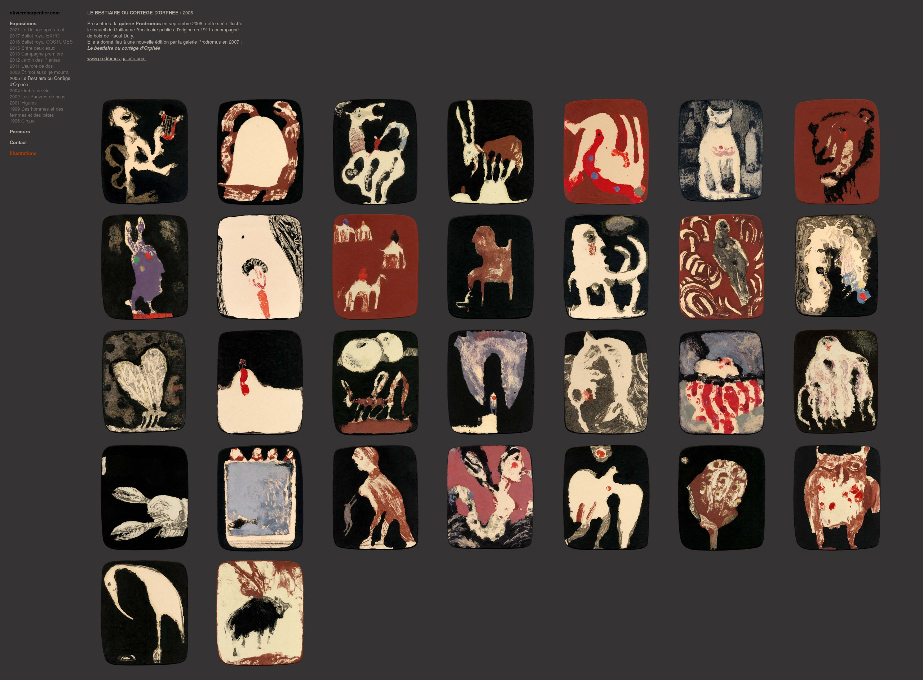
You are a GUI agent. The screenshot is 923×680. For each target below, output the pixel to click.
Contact (18, 142)
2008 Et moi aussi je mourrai (40, 71)
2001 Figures (23, 102)
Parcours (20, 131)
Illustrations (23, 153)
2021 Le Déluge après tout (37, 29)
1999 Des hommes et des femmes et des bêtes (36, 111)
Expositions (23, 23)
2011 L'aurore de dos (31, 65)
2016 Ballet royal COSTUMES (41, 41)
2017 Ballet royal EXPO (34, 35)
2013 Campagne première (36, 53)
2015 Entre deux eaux (33, 47)
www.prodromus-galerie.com (116, 58)
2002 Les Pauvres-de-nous (38, 96)
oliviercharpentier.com (35, 12)
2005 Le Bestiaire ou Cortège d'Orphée (40, 81)
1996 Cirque (22, 120)
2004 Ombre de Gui (30, 90)
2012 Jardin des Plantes (35, 59)
